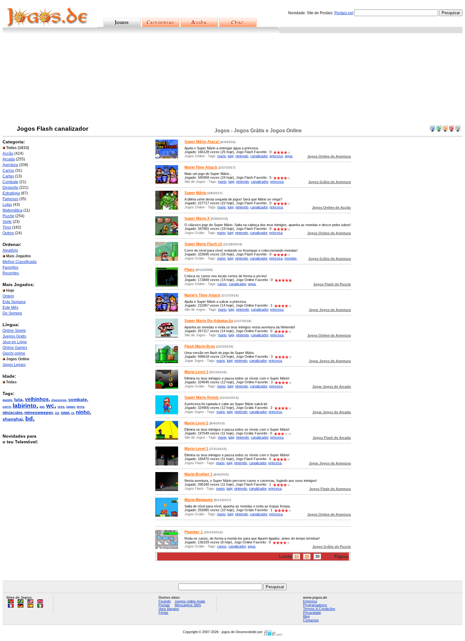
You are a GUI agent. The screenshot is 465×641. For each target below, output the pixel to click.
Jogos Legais (14, 364)
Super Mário (195, 193)
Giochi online (14, 353)
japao (70, 406)
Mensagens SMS (188, 605)
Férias (163, 612)
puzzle (7, 400)
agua (288, 156)
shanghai (13, 419)
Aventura (10, 165)
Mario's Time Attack (202, 295)
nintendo (241, 156)
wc (50, 405)
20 (307, 556)
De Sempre (12, 313)
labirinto (24, 405)
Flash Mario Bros (199, 346)
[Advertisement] (232, 80)
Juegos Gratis (14, 336)
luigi (230, 156)
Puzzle (8, 216)
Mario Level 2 (196, 423)
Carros (8, 170)
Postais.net (343, 13)
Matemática (12, 210)
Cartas (8, 176)
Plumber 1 (193, 532)
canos (222, 284)
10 (296, 556)
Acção (8, 153)
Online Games (15, 347)
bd (29, 418)
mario (221, 156)
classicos (58, 400)
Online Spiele (14, 330)
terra (80, 406)
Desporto (10, 187)
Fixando (164, 601)
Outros (8, 233)
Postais (164, 605)
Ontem (8, 296)
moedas (290, 258)
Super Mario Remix (201, 397)
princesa (276, 156)
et (72, 413)
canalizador (259, 156)
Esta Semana (14, 302)
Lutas (7, 204)
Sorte (7, 221)
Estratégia (11, 193)
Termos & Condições (319, 609)
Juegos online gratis (190, 601)
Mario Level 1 (196, 448)
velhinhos (37, 399)
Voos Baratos (168, 609)
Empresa (310, 601)
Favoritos (10, 267)
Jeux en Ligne (15, 342)
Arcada (9, 159)
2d (57, 413)
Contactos (311, 620)
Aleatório (10, 250)
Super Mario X (197, 218)
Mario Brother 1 (198, 474)
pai (42, 406)
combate (77, 399)
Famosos (10, 199)
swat (65, 412)
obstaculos (12, 412)
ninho (83, 412)
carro (7, 406)
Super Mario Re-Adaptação (208, 321)
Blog (306, 616)
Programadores (315, 605)
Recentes (11, 273)
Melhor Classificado (20, 262)
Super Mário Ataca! (202, 142)
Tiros (7, 227)
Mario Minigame (198, 500)
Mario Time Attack (200, 167)
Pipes (189, 269)
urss (61, 406)
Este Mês (10, 307)
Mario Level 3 (196, 372)
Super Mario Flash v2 (203, 244)
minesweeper (38, 412)
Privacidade (312, 612)
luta (18, 399)
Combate (10, 182)
